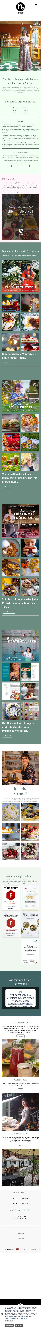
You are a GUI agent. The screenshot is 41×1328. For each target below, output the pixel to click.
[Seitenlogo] (20, 8)
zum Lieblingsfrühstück (8, 612)
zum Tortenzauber (7, 736)
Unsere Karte (20, 1036)
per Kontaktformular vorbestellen (20, 165)
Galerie (20, 1090)
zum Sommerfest (7, 486)
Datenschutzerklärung (11, 1318)
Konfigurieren (9, 1321)
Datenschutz (20, 1233)
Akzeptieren (9, 1325)
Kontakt (20, 1145)
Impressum (20, 1229)
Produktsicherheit (20, 1238)
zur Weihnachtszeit (7, 362)
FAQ (20, 1243)
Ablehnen (19, 1325)
